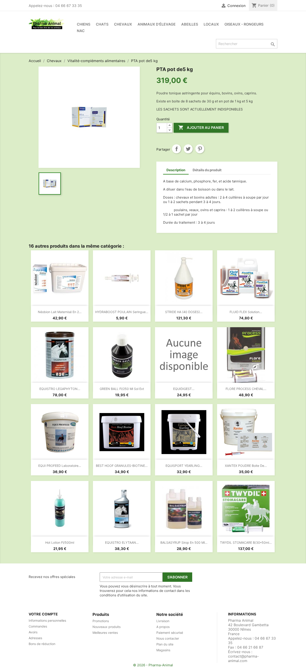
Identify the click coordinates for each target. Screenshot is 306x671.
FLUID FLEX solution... (246, 312)
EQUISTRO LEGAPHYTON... (59, 389)
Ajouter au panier (201, 127)
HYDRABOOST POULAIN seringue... (121, 312)
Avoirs (33, 632)
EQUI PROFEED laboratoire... (59, 466)
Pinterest (199, 148)
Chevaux (123, 24)
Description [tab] (175, 170)
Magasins (163, 650)
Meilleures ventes (105, 632)
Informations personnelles (47, 620)
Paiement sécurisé (169, 632)
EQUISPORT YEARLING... (184, 466)
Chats (102, 24)
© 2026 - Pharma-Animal (153, 665)
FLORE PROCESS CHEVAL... (246, 389)
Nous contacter (167, 638)
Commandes (38, 626)
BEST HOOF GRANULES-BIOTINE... (122, 466)
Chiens (83, 24)
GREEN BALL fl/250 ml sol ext (122, 389)
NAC (81, 30)
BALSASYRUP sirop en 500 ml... (183, 542)
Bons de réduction (42, 644)
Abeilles (189, 24)
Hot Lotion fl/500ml (59, 542)
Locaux (211, 24)
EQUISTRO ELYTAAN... (122, 542)
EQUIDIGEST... (183, 389)
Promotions (101, 621)
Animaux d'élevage (157, 24)
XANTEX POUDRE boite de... (246, 466)
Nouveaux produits (107, 627)
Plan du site (164, 644)
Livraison (162, 621)
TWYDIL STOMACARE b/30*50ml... (246, 542)
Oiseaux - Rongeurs (243, 24)
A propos (163, 627)
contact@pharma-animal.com (243, 658)
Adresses (35, 638)
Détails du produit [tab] (207, 170)
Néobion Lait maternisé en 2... (60, 312)
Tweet (188, 148)
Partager (176, 148)
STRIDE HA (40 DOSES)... (184, 312)
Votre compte (43, 614)
